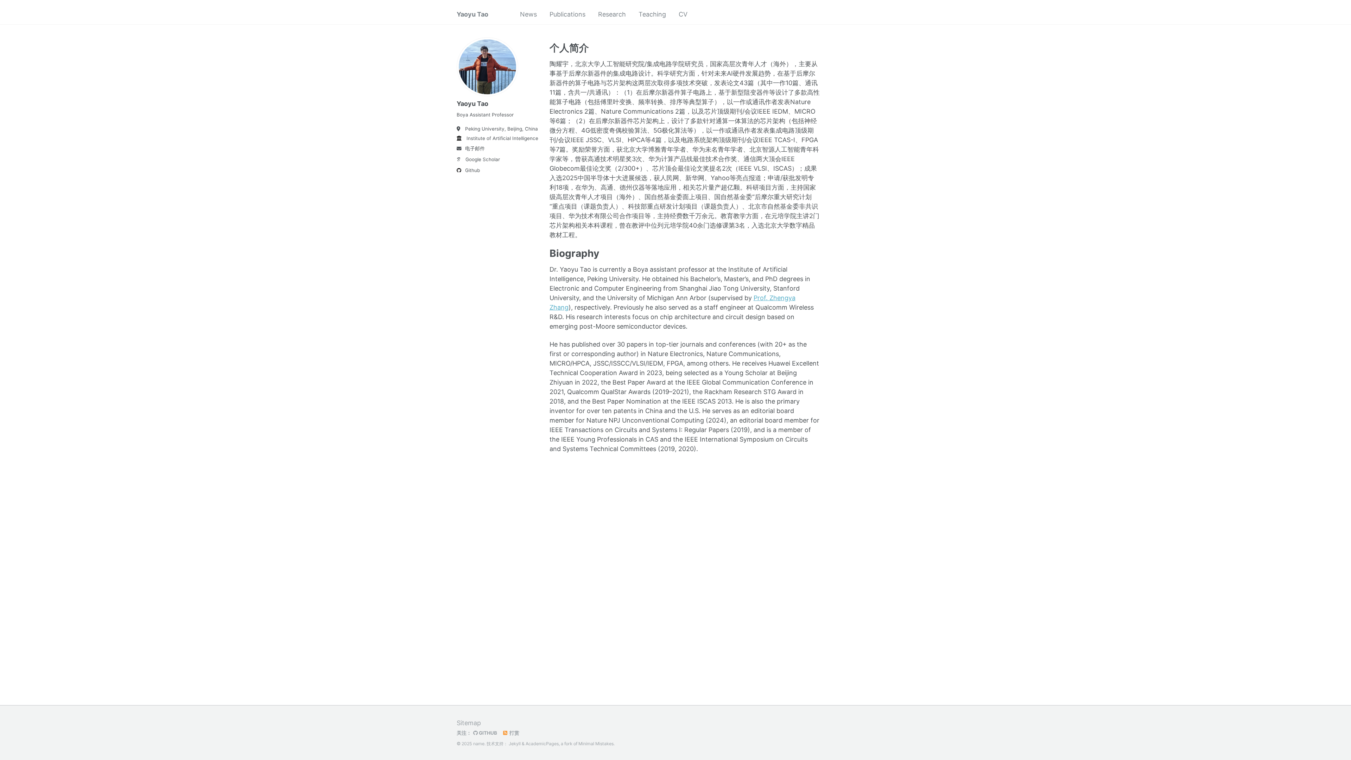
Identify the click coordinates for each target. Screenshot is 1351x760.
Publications (567, 14)
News (528, 14)
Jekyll (515, 743)
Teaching (652, 14)
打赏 (513, 733)
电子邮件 (475, 148)
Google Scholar (482, 159)
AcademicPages (542, 743)
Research (612, 14)
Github (472, 170)
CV (683, 14)
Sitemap (469, 723)
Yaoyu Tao (472, 14)
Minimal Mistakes (596, 743)
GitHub (487, 733)
